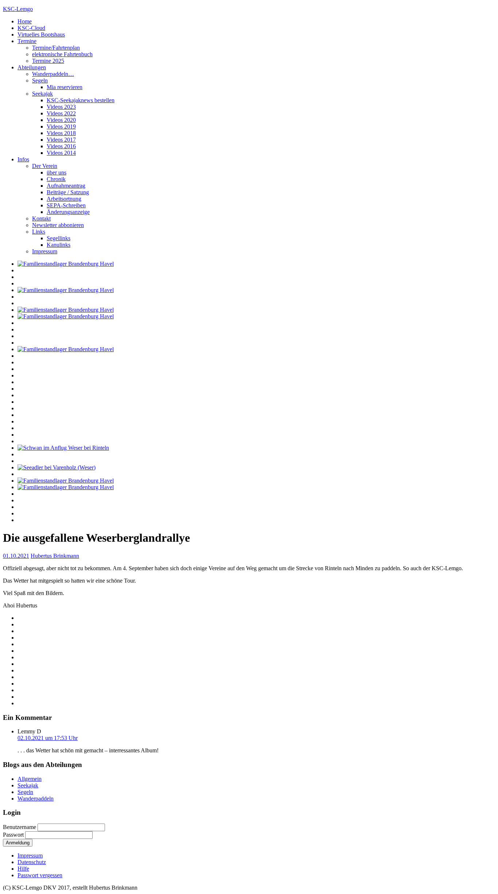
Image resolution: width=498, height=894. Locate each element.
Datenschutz (31, 862)
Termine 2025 (48, 61)
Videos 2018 (61, 133)
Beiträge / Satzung (68, 192)
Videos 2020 (61, 120)
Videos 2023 (61, 107)
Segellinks (58, 238)
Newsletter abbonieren (58, 225)
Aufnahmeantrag (66, 186)
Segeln (40, 80)
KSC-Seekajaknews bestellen (80, 100)
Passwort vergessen (39, 875)
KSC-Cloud (31, 28)
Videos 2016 (61, 146)
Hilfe (23, 869)
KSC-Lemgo (18, 9)
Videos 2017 (61, 140)
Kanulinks (58, 245)
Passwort (14, 835)
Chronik (56, 179)
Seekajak (42, 94)
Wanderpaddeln (35, 798)
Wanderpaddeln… (53, 74)
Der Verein (44, 166)
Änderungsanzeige (68, 212)
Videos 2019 (61, 126)
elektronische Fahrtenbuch (62, 54)
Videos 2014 (61, 153)
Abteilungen (31, 67)
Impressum (44, 251)
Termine (26, 41)
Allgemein (29, 779)
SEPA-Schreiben (66, 205)
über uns (56, 172)
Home (24, 21)
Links (38, 232)
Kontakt (41, 218)
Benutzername (20, 827)
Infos (23, 159)
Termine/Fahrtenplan (56, 48)
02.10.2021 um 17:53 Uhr (47, 738)
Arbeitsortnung (64, 199)
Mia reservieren (64, 87)
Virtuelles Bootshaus (41, 34)
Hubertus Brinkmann (55, 556)
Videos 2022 (61, 113)
